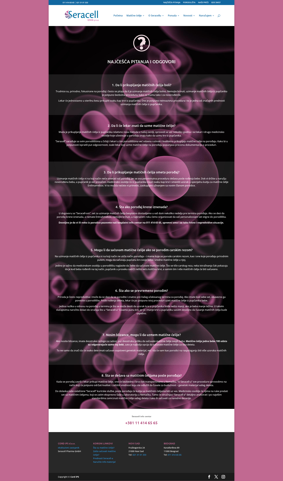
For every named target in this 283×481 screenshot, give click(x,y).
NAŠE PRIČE (203, 2)
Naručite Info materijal (104, 461)
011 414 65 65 (68, 2)
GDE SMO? (216, 2)
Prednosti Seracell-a (103, 458)
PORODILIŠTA (189, 2)
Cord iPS (74, 476)
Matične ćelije (134, 15)
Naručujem (205, 15)
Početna (118, 15)
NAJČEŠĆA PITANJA (171, 2)
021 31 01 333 (82, 2)
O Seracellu (154, 15)
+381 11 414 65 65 (141, 422)
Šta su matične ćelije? (103, 447)
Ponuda (172, 15)
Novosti (187, 15)
